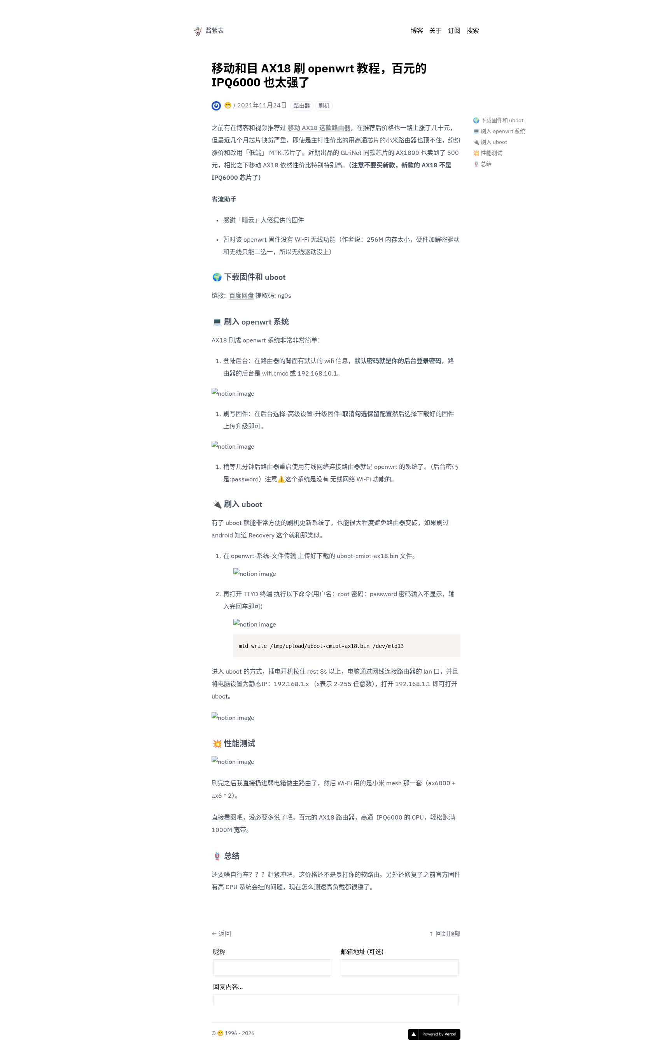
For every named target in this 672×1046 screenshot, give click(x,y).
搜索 (473, 31)
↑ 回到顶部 (444, 934)
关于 (435, 31)
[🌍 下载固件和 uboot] (208, 274)
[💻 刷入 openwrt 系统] (208, 319)
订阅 (454, 31)
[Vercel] (434, 1034)
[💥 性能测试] (208, 741)
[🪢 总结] (208, 853)
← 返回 (221, 934)
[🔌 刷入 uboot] (208, 501)
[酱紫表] (197, 31)
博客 (417, 31)
